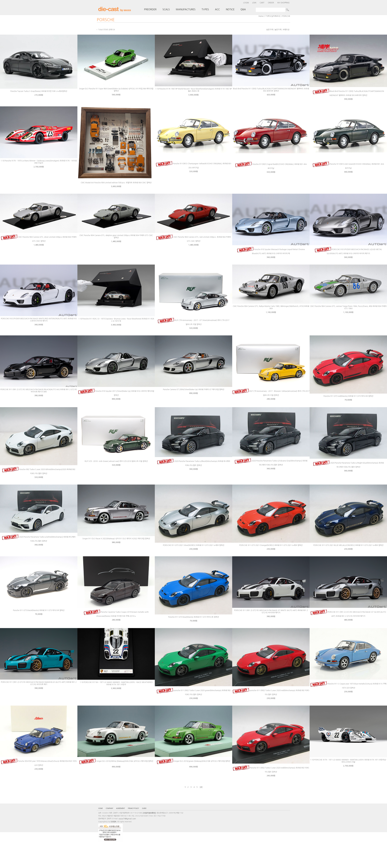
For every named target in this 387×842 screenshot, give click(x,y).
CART (262, 3)
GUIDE (144, 808)
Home (261, 16)
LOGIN (246, 3)
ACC (217, 9)
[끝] (201, 787)
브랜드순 (286, 30)
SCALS (166, 9)
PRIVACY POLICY (133, 808)
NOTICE (230, 9)
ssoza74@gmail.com (127, 819)
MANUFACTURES (185, 9)
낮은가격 (269, 30)
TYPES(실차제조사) (272, 16)
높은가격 (278, 30)
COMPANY (109, 808)
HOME (100, 808)
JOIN (254, 3)
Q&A (243, 9)
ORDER (271, 3)
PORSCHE (286, 16)
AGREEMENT (120, 808)
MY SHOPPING (283, 3)
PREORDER (150, 9)
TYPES (205, 9)
